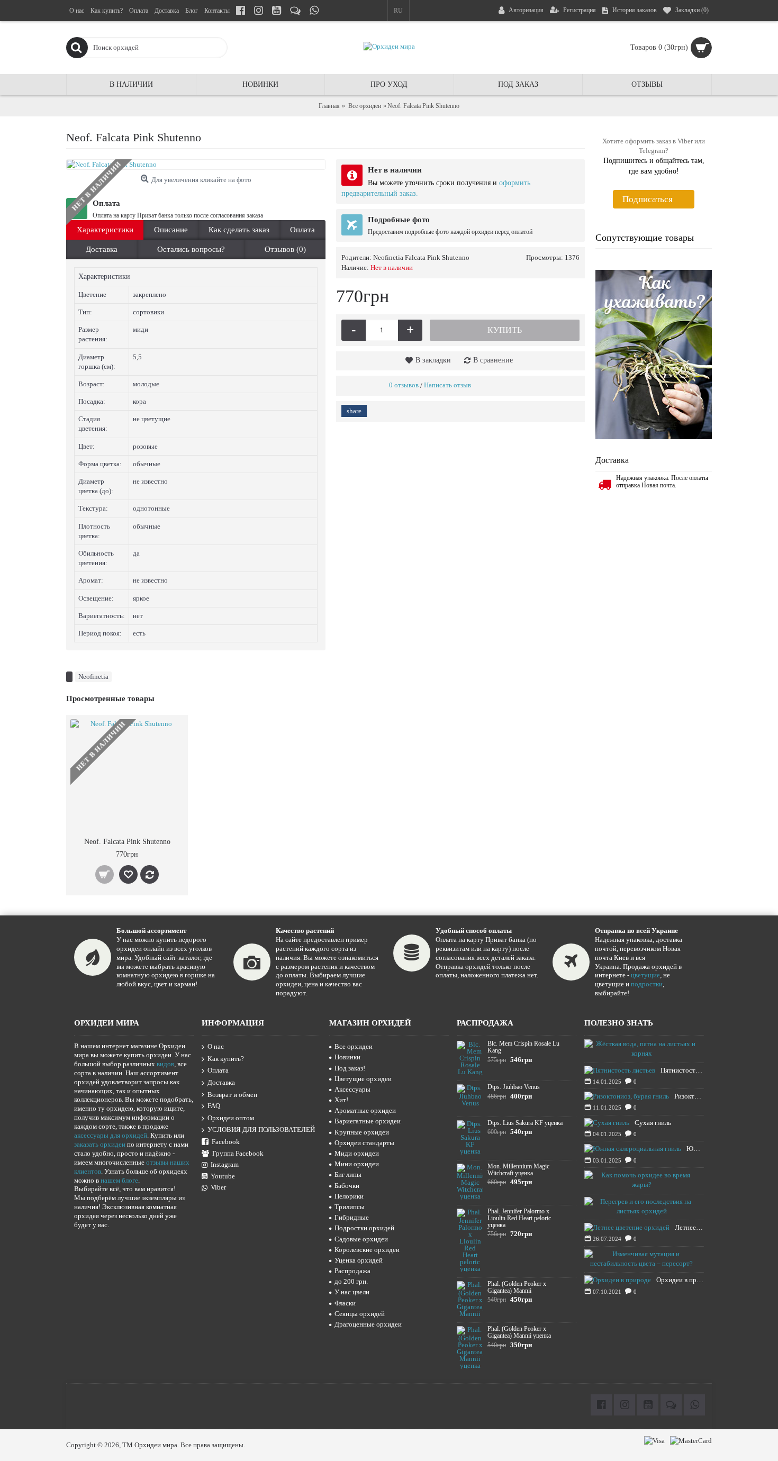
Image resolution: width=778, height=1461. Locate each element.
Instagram (225, 1164)
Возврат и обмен (232, 1095)
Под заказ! (349, 1068)
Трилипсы (349, 1207)
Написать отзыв (447, 385)
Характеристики (105, 229)
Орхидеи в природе (680, 1280)
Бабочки (346, 1186)
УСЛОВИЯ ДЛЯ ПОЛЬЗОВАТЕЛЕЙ (261, 1130)
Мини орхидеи (356, 1164)
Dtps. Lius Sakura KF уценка (525, 1123)
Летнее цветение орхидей (689, 1227)
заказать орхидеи (99, 1144)
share (354, 411)
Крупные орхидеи (361, 1132)
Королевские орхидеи (367, 1250)
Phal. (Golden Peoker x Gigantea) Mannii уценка (519, 1332)
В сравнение (493, 360)
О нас (215, 1046)
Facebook (226, 1142)
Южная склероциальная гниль (695, 1149)
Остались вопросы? (191, 249)
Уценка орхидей (358, 1260)
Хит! (341, 1100)
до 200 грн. (351, 1281)
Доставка (101, 249)
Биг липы (347, 1174)
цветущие (645, 975)
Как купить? (225, 1059)
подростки (647, 984)
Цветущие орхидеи (363, 1079)
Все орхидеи (364, 106)
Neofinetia (93, 676)
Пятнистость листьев (682, 1070)
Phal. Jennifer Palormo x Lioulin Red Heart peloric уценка (519, 1218)
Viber (218, 1187)
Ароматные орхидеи (365, 1110)
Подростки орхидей (364, 1228)
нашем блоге (119, 1180)
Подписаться (647, 199)
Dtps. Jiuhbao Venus (513, 1087)
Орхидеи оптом (230, 1118)
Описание (171, 229)
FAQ (213, 1106)
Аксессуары (352, 1089)
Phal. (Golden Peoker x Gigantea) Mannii (516, 1287)
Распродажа (352, 1271)
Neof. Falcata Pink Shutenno (127, 842)
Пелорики (349, 1196)
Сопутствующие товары (644, 237)
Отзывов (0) (285, 249)
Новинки (347, 1057)
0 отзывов (404, 385)
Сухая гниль (653, 1123)
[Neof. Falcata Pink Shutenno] (195, 164)
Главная (329, 106)
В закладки (433, 360)
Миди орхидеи (356, 1153)
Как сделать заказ (239, 229)
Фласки (345, 1303)
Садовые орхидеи (361, 1239)
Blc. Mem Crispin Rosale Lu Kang (523, 1047)
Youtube (223, 1176)
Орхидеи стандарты (364, 1143)
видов (165, 1064)
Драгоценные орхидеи (368, 1324)
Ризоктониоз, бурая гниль (689, 1096)
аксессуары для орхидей (110, 1135)
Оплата (302, 229)
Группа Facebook (238, 1153)
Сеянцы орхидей (359, 1314)
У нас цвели (351, 1292)
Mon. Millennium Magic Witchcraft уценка (518, 1170)
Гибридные (351, 1217)
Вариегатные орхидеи (367, 1121)
